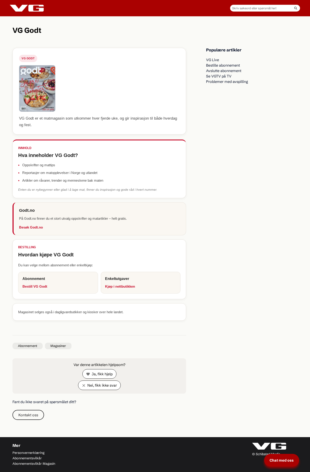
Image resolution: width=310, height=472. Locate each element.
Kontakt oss (28, 415)
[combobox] (260, 8)
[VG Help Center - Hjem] (27, 8)
